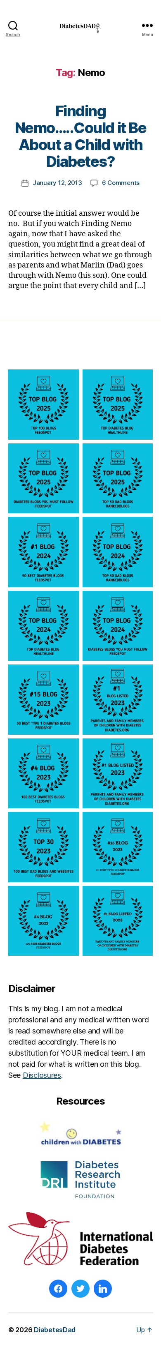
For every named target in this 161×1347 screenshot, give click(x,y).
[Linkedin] (103, 1289)
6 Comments (121, 183)
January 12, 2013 (57, 183)
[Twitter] (80, 1289)
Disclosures (42, 1075)
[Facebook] (58, 1289)
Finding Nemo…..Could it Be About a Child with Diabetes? (80, 136)
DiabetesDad (55, 1330)
